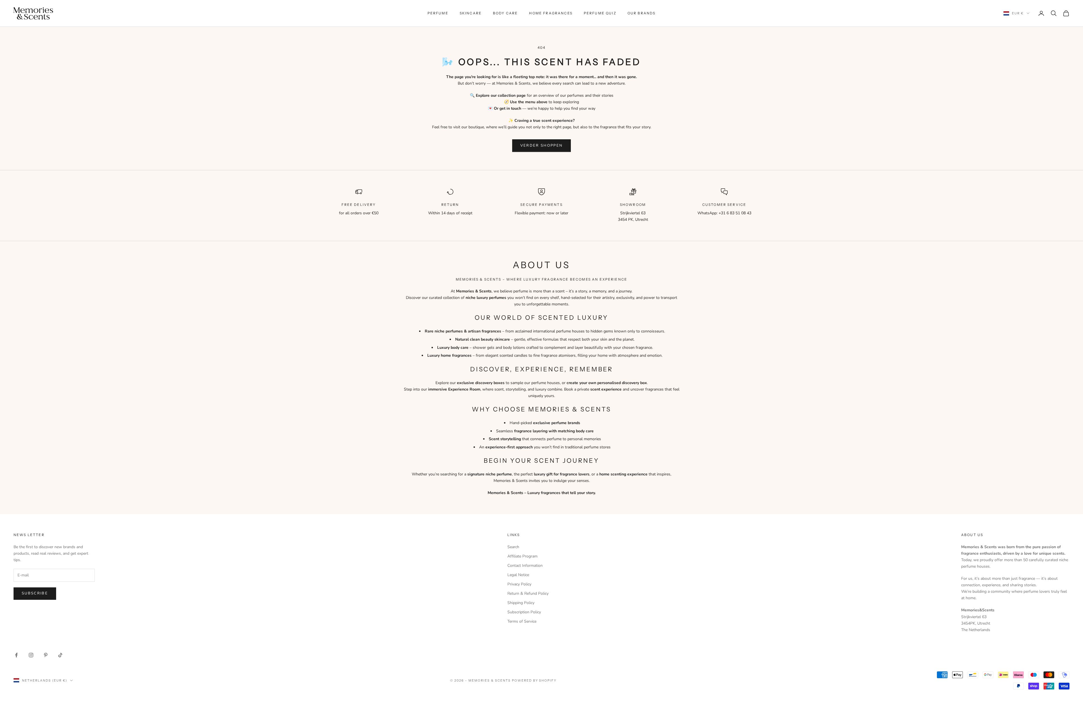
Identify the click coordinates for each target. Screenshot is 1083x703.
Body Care (505, 13)
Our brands (642, 13)
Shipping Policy (520, 602)
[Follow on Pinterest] (46, 655)
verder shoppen (541, 145)
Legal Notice (518, 575)
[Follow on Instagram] (31, 655)
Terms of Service (521, 621)
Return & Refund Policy (528, 593)
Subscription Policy (524, 612)
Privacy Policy (519, 584)
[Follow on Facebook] (16, 655)
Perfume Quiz (600, 13)
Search (513, 547)
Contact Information (525, 565)
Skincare (471, 13)
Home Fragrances (550, 13)
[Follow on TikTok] (60, 655)
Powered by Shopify (534, 680)
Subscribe (35, 593)
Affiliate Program (522, 556)
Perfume (438, 13)
